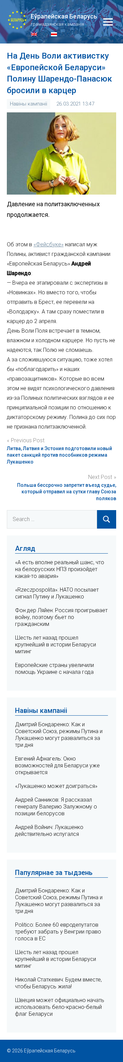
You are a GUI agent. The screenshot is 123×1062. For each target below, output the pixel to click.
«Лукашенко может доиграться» (56, 786)
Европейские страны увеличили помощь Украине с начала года (54, 668)
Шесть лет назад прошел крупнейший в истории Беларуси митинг (55, 644)
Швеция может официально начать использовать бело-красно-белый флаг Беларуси (59, 1007)
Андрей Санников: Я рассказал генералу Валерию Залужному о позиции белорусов (56, 806)
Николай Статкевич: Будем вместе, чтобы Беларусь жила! (58, 983)
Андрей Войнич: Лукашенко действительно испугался (49, 830)
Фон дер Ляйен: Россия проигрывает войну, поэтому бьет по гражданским (61, 617)
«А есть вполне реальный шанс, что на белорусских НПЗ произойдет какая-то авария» (59, 569)
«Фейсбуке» (48, 244)
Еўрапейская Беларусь (64, 16)
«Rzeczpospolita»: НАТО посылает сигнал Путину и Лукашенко (57, 593)
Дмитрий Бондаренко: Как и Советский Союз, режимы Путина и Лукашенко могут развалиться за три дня (58, 734)
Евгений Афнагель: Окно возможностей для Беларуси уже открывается (57, 765)
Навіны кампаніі (28, 104)
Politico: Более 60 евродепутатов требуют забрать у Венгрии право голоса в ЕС (58, 932)
